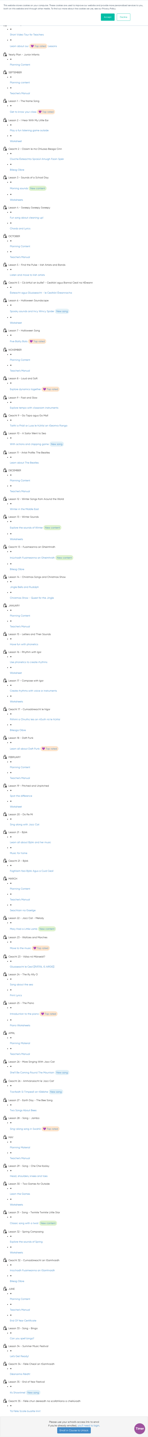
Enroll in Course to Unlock (74, 1430)
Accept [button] (108, 17)
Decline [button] (123, 17)
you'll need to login (88, 1425)
